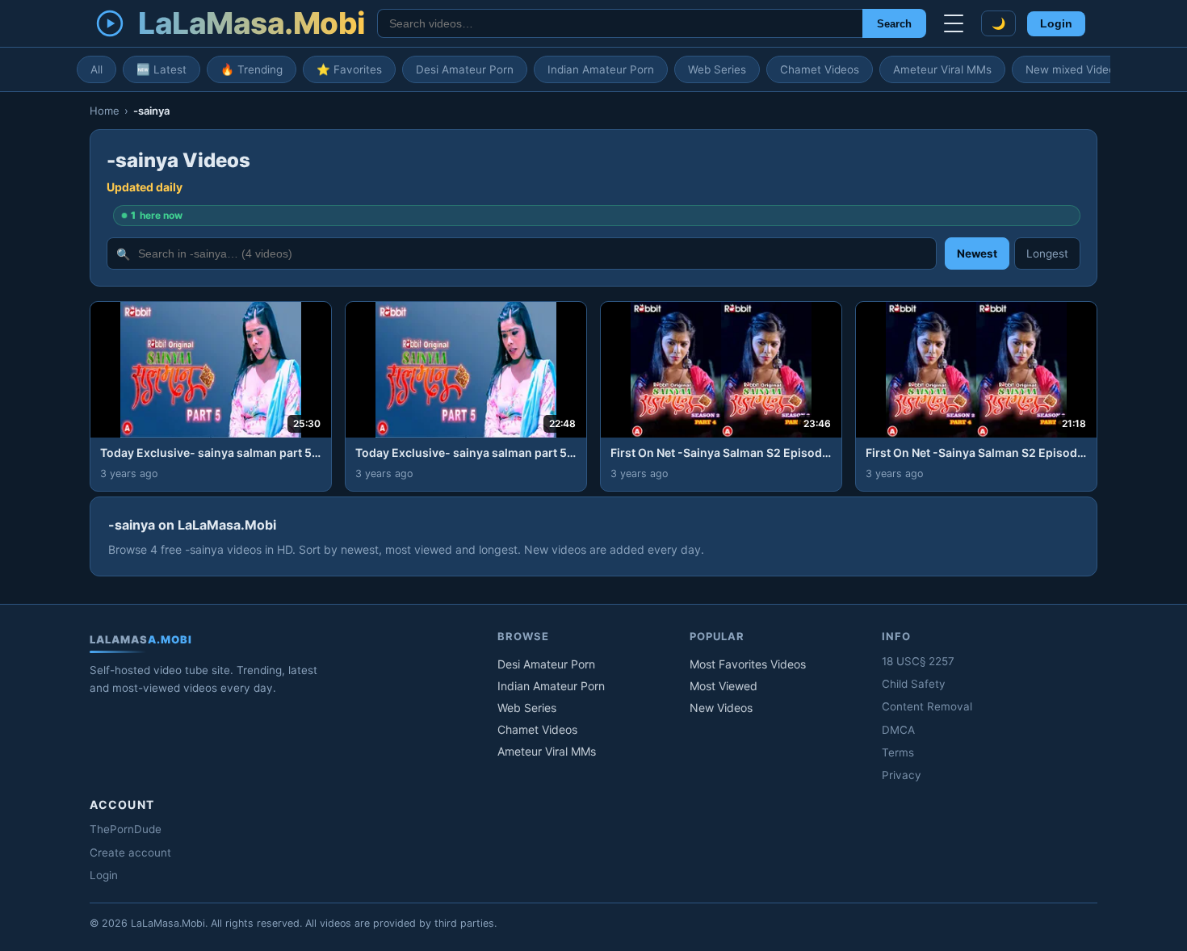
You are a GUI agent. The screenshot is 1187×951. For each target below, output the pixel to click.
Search (894, 24)
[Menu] (953, 23)
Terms (898, 752)
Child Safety (914, 683)
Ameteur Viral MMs (942, 69)
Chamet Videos (819, 69)
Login (1056, 24)
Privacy (901, 775)
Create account (130, 852)
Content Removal (927, 706)
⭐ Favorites (349, 69)
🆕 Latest (161, 69)
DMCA (898, 729)
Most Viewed (723, 686)
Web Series (717, 69)
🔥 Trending (251, 69)
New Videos (721, 707)
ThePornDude (125, 829)
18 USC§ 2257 (918, 661)
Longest (1047, 253)
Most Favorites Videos (748, 664)
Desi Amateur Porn (465, 69)
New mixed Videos (1073, 69)
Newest (977, 253)
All (96, 69)
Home (105, 110)
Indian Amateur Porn (600, 69)
